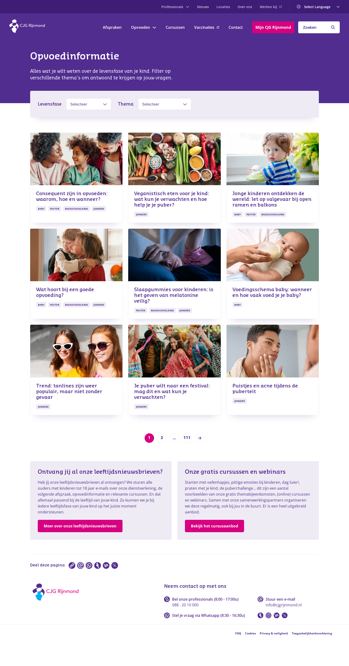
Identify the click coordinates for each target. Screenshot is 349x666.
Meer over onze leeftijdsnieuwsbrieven (80, 526)
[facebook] (97, 565)
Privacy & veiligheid (274, 633)
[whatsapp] (89, 565)
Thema (125, 104)
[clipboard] (72, 565)
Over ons (245, 7)
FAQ (238, 633)
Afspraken (112, 27)
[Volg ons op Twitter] (285, 615)
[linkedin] (106, 565)
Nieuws (203, 7)
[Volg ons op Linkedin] (276, 615)
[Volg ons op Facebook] (260, 615)
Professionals (172, 7)
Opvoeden (140, 27)
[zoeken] (333, 27)
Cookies (250, 633)
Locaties (223, 7)
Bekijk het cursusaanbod (214, 526)
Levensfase (49, 104)
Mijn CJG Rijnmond (273, 27)
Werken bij (268, 7)
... (174, 438)
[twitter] (114, 565)
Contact (236, 27)
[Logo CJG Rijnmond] (57, 602)
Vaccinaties (204, 27)
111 (187, 438)
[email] (80, 565)
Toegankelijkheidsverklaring (312, 633)
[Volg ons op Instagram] (268, 615)
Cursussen (175, 27)
